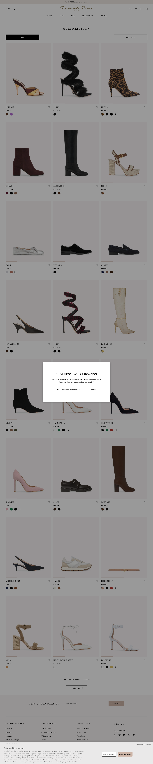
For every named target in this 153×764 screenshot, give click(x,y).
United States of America (68, 389)
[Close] (107, 369)
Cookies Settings (108, 754)
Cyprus (93, 389)
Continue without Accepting (143, 744)
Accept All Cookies (125, 754)
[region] (76, 753)
